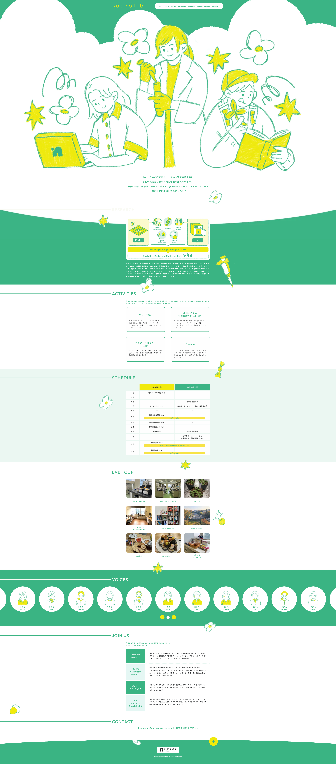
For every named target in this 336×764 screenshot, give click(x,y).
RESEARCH (163, 6)
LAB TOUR (191, 6)
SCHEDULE (182, 6)
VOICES (200, 6)
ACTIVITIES (172, 6)
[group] (22, 599)
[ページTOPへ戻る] (213, 741)
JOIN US (207, 6)
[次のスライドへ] (174, 617)
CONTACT (215, 6)
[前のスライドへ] (162, 617)
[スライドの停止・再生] (168, 617)
